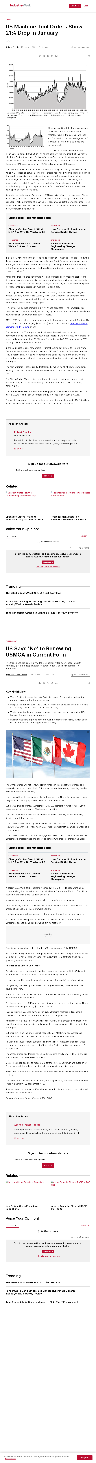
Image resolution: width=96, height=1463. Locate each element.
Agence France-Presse (16, 675)
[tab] (12, 536)
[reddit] (52, 56)
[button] (7, 6)
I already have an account (48, 567)
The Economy (11, 641)
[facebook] (39, 56)
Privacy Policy (10, 1459)
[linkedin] (44, 56)
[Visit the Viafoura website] (84, 548)
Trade (8, 19)
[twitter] (48, 56)
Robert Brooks (12, 47)
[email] (56, 56)
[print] (89, 56)
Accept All (84, 1458)
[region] (48, 542)
